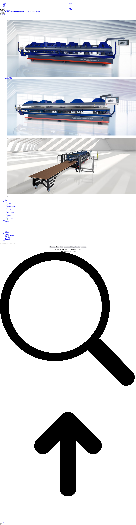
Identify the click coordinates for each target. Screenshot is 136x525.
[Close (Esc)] (0, 523)
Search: (62, 251)
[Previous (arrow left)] (0, 524)
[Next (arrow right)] (1, 524)
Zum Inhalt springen (3, 0)
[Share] (1, 523)
